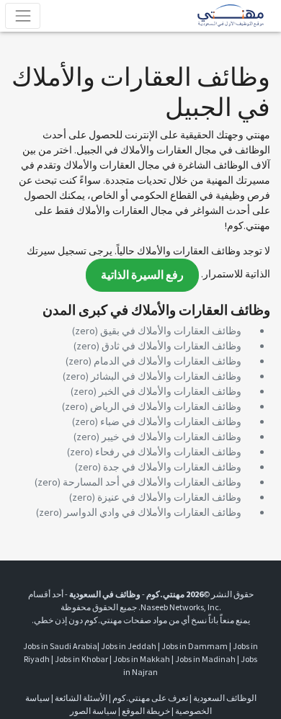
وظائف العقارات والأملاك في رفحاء (168, 451)
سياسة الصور (93, 710)
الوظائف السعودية (225, 697)
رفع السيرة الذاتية (142, 275)
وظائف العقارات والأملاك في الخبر (170, 391)
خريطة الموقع (146, 710)
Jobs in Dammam (194, 645)
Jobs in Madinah (205, 658)
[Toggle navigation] (22, 15)
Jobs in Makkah (141, 658)
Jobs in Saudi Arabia (60, 645)
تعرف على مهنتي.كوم (149, 697)
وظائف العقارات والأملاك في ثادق (171, 345)
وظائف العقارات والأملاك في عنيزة (169, 497)
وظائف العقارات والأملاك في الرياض (165, 406)
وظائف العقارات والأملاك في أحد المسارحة (152, 481)
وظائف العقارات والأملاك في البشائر (166, 376)
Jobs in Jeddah (128, 645)
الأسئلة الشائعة (81, 697)
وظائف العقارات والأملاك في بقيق (170, 330)
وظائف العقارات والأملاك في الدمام (167, 360)
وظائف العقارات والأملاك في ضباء (170, 421)
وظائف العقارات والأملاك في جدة (172, 466)
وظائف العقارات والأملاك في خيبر (171, 436)
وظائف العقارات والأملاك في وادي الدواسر (152, 512)
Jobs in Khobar (81, 658)
